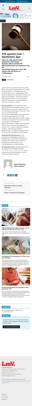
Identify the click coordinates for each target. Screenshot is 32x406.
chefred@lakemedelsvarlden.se (13, 374)
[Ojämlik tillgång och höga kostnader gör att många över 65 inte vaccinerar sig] (16, 225)
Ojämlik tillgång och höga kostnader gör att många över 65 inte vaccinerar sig (15, 228)
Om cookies (5, 398)
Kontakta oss (5, 396)
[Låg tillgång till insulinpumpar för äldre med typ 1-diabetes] (16, 254)
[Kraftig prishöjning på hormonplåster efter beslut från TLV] (16, 285)
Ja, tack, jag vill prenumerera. (11, 327)
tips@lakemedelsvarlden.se (8, 376)
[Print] (16, 175)
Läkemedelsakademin (22, 1)
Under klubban (10, 79)
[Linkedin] (11, 175)
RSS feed (4, 399)
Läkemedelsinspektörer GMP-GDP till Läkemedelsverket (13, 311)
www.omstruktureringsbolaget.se (12, 150)
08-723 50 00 (11, 372)
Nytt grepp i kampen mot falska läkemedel (13, 186)
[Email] (14, 175)
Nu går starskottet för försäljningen (14, 192)
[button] (3, 9)
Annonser (4, 394)
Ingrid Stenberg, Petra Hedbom (20, 165)
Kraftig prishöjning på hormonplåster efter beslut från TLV (15, 288)
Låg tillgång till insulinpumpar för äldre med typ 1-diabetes (16, 257)
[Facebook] (8, 175)
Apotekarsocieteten (10, 1)
